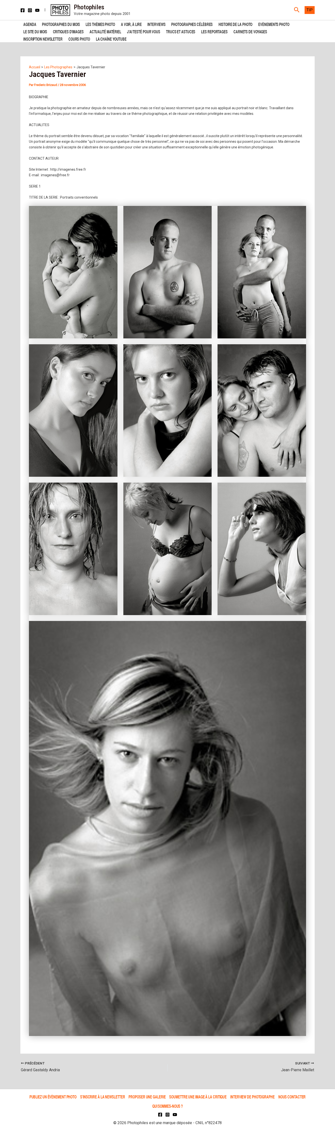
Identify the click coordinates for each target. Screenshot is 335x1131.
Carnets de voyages (250, 31)
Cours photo (79, 38)
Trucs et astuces (180, 31)
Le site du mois (35, 31)
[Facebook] (22, 10)
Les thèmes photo (100, 24)
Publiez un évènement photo (53, 1096)
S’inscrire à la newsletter (102, 1096)
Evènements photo (273, 24)
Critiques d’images (68, 31)
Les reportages (214, 31)
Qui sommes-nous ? (167, 1106)
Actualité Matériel (105, 31)
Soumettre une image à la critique (198, 1096)
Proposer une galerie (147, 1096)
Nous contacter (292, 1096)
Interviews (156, 24)
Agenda (29, 24)
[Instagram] (30, 10)
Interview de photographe (252, 1096)
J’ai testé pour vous (143, 31)
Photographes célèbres (192, 24)
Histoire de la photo (235, 24)
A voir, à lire (131, 24)
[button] (297, 10)
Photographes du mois (61, 24)
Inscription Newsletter (43, 38)
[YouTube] (37, 10)
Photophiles (89, 7)
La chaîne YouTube (111, 38)
